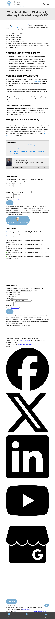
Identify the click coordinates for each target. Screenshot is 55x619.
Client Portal (11, 601)
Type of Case (10, 192)
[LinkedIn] (27, 478)
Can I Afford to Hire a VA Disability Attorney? (22, 145)
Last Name (9, 186)
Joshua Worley (20, 160)
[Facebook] (27, 390)
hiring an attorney (35, 81)
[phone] (44, 4)
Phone (8, 188)
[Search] (46, 605)
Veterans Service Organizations (14, 27)
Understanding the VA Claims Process (20, 148)
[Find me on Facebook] (25, 167)
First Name (9, 184)
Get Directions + (29, 344)
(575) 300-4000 (25, 340)
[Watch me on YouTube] (44, 167)
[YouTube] (27, 521)
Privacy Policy (15, 199)
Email (8, 190)
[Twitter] (27, 434)
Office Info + (21, 344)
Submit (10, 203)
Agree (13, 199)
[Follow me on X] (32, 167)
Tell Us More (9, 197)
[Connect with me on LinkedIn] (38, 167)
